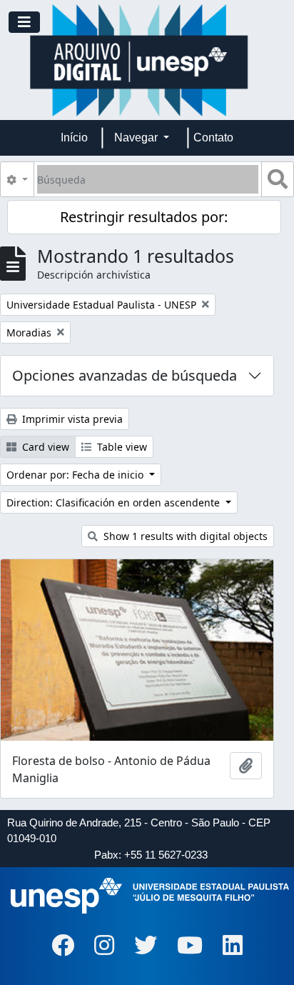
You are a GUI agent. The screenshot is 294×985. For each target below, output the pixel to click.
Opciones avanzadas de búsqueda (124, 375)
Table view (120, 447)
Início (74, 137)
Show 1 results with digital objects (184, 536)
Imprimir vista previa (71, 419)
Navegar (137, 137)
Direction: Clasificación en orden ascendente (114, 502)
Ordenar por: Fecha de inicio (76, 474)
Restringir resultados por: (144, 216)
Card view (44, 447)
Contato (213, 137)
